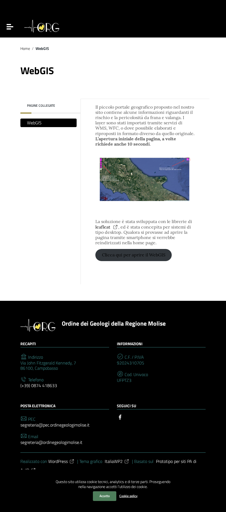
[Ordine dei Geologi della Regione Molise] (42, 25)
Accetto (104, 495)
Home (25, 48)
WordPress (58, 461)
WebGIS (34, 122)
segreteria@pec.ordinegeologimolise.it (55, 425)
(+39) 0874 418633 (38, 385)
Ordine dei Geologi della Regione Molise (114, 323)
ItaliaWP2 (114, 461)
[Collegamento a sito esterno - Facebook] (120, 416)
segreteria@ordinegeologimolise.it (51, 442)
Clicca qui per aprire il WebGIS (133, 255)
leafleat (103, 227)
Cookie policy (128, 495)
